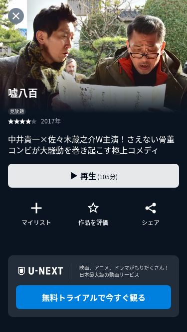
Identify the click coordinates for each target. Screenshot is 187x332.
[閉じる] (16, 16)
